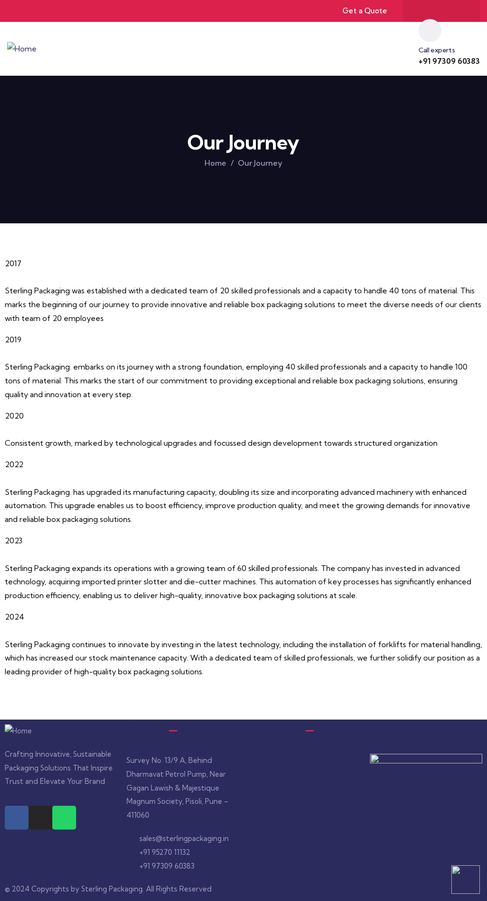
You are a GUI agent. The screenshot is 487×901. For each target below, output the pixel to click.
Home (215, 163)
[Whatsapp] (460, 11)
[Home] (22, 49)
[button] (304, 763)
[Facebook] (422, 11)
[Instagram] (441, 11)
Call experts (437, 50)
